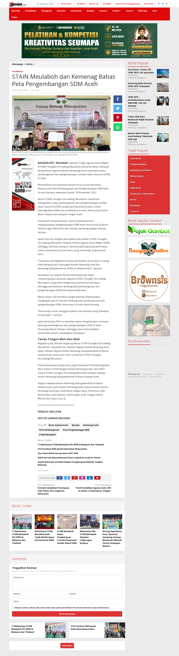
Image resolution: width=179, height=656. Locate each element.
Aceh (132, 182)
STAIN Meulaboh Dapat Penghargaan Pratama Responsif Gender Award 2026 (67, 537)
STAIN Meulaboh (47, 434)
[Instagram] (83, 478)
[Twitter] (68, 478)
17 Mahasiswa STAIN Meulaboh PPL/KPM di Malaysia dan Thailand (71, 444)
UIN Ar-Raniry (136, 176)
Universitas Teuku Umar (142, 193)
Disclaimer (159, 374)
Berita (133, 199)
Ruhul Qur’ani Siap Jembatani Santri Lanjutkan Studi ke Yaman (69, 457)
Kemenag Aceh (90, 425)
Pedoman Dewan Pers (137, 376)
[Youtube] (98, 478)
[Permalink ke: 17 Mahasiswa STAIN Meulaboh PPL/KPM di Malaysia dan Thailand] (22, 521)
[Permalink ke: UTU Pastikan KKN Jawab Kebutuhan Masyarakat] (114, 630)
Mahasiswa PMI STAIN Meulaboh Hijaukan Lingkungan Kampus (88, 537)
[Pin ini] (117, 118)
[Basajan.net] (18, 4)
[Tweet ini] (117, 108)
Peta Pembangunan (49, 430)
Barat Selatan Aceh (58, 425)
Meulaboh (135, 205)
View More (67, 645)
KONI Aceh (135, 187)
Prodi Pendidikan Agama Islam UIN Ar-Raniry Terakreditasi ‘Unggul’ (93, 488)
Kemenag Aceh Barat (140, 170)
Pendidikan (17, 71)
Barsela (75, 425)
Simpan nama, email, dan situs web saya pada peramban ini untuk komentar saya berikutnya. (61, 607)
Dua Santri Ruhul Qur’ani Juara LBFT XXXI (58, 453)
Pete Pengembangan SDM (76, 430)
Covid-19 (134, 211)
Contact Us (147, 374)
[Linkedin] (90, 478)
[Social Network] (163, 3)
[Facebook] (60, 478)
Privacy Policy (155, 376)
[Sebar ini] (117, 99)
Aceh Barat (135, 158)
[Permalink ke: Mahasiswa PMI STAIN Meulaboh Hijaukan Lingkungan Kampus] (90, 521)
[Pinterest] (75, 478)
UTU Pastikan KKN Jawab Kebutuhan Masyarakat (62, 449)
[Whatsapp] (117, 127)
